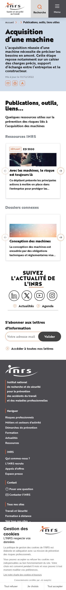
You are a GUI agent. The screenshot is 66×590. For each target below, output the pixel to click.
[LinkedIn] (14, 295)
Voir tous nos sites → (18, 521)
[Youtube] (39, 295)
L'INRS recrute (14, 463)
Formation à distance (18, 516)
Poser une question (21, 489)
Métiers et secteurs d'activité (23, 422)
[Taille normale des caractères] (22, 83)
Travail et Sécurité (16, 511)
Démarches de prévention (21, 427)
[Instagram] (52, 295)
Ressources (12, 443)
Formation (11, 433)
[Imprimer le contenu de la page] (15, 83)
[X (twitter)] (26, 295)
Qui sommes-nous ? (17, 458)
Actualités (11, 438)
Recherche (39, 12)
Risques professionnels (19, 417)
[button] (5, 170)
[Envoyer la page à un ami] (8, 83)
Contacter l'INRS (19, 495)
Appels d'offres (14, 468)
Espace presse (14, 474)
